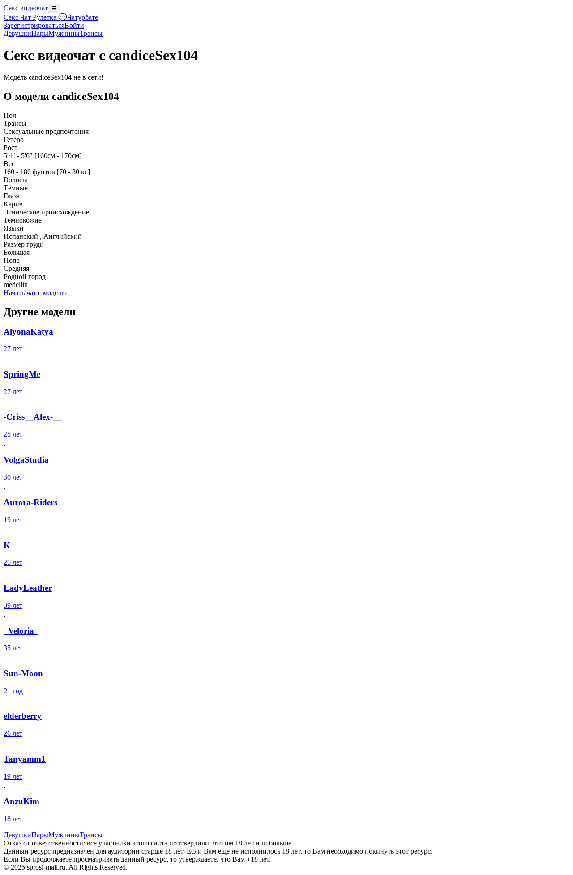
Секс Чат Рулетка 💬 (35, 17)
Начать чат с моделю (35, 292)
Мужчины (64, 33)
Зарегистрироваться (34, 25)
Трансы (91, 33)
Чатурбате (82, 17)
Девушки (17, 33)
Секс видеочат (26, 8)
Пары (39, 33)
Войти (74, 25)
